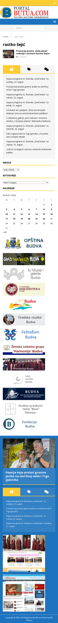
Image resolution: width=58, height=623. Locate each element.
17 (6, 218)
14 (36, 214)
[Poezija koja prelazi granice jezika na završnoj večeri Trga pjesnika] (29, 453)
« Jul (4, 232)
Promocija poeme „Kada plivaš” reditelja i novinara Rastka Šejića (32, 52)
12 (21, 214)
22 (44, 218)
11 (14, 214)
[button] (54, 3)
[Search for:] (29, 28)
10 (6, 214)
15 (44, 214)
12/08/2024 (22, 57)
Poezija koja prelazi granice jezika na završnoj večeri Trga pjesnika (27, 476)
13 (29, 214)
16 (51, 214)
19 (21, 218)
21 (36, 218)
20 (29, 218)
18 (14, 218)
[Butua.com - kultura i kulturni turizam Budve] (24, 17)
